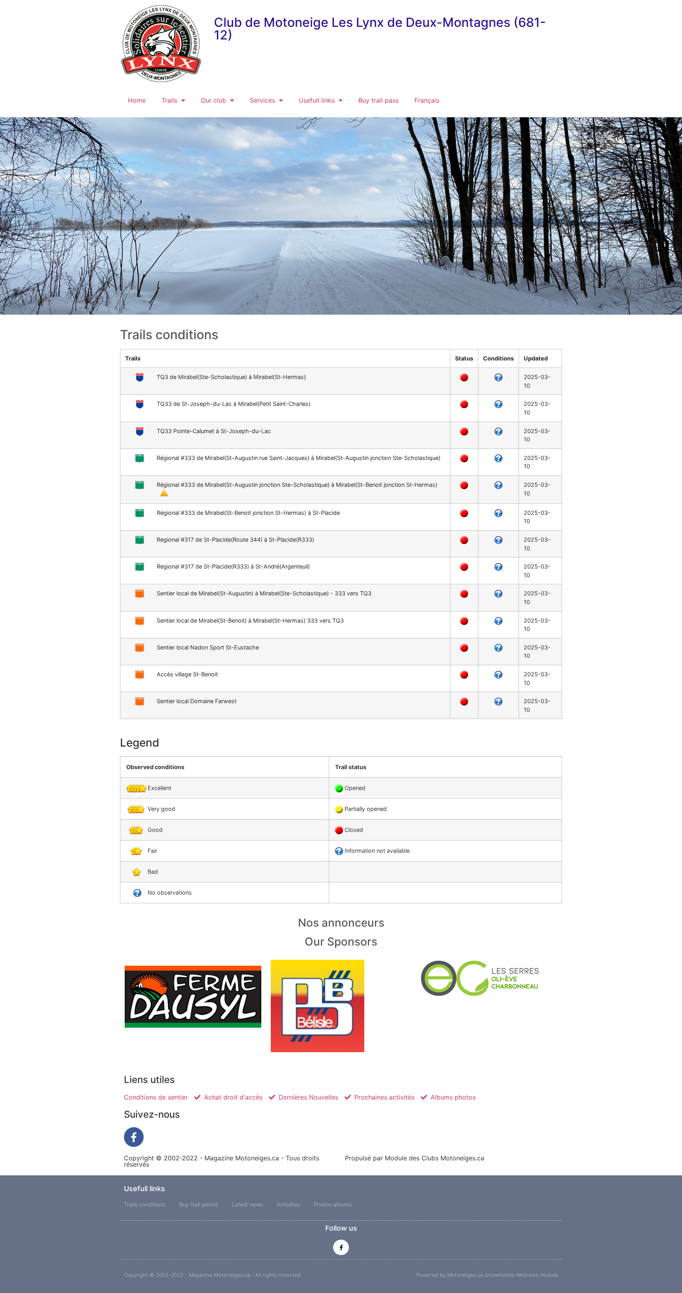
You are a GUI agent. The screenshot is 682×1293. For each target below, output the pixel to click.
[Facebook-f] (134, 1137)
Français (426, 100)
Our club (213, 100)
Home (137, 100)
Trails (169, 100)
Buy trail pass (378, 100)
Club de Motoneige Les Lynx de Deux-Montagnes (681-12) (380, 29)
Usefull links (317, 100)
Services (262, 100)
